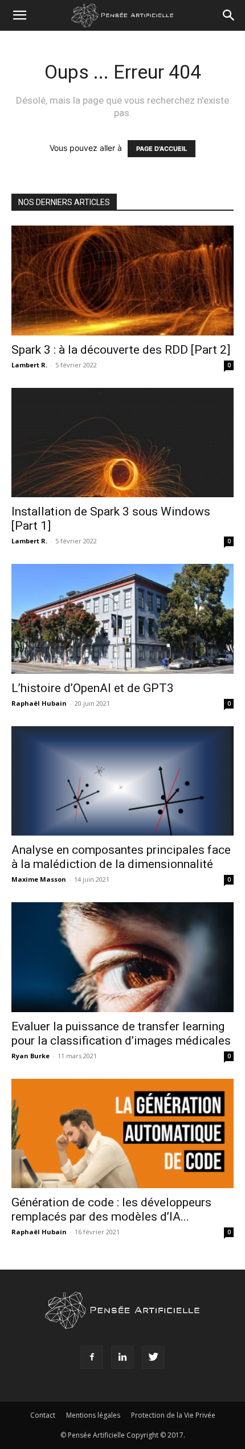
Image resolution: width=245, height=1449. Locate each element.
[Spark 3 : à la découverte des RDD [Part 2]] (122, 280)
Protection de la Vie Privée (173, 1415)
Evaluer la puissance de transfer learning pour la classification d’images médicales (121, 1033)
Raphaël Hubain (39, 703)
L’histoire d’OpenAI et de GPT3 (92, 688)
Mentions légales (93, 1415)
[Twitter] (153, 1357)
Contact (42, 1415)
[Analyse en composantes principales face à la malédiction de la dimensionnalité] (122, 781)
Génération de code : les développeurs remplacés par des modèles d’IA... (111, 1209)
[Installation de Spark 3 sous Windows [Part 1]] (122, 443)
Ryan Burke (30, 1055)
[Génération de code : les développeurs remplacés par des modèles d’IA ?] (122, 1134)
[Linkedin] (122, 1357)
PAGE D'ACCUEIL (161, 149)
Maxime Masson (38, 879)
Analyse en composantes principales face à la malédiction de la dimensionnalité (121, 857)
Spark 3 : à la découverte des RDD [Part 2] (120, 350)
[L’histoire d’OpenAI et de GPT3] (122, 619)
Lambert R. (29, 365)
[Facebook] (91, 1357)
